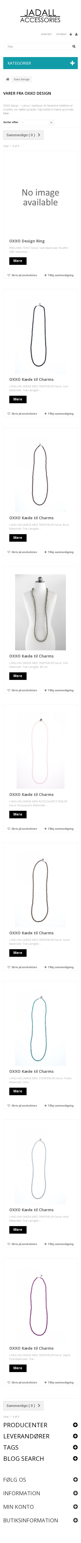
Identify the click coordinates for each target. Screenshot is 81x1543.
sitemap (61, 34)
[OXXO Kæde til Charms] (40, 335)
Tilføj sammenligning (60, 275)
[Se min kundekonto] (76, 34)
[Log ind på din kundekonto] (71, 34)
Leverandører (26, 1436)
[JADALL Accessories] (40, 15)
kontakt (46, 34)
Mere (6, 113)
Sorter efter (10, 122)
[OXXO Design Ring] (40, 197)
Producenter (25, 1425)
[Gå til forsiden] (7, 79)
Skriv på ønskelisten (24, 275)
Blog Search (23, 1458)
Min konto (18, 1506)
